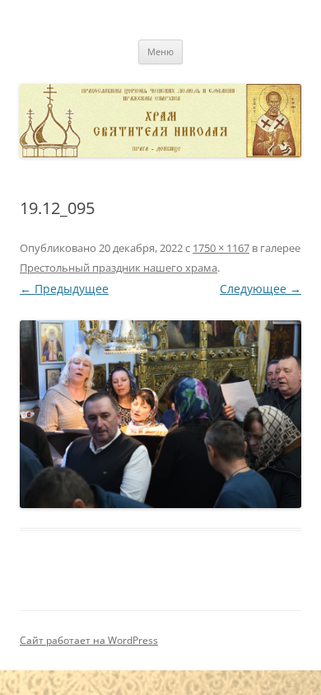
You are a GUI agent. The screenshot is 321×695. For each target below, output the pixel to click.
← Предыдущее (64, 288)
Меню (160, 51)
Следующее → (260, 288)
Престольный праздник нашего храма (118, 267)
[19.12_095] (160, 414)
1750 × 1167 (221, 247)
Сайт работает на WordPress (89, 640)
